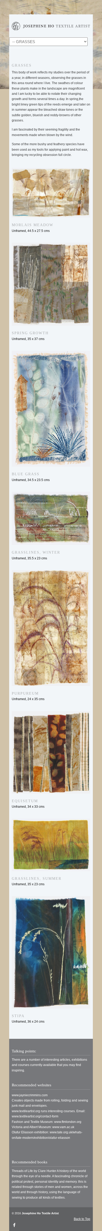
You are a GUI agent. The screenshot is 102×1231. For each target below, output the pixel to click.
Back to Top (82, 1219)
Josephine (51, 24)
